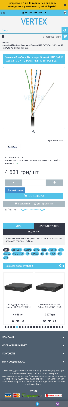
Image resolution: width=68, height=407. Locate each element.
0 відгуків (23, 209)
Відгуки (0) (34, 231)
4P (27, 254)
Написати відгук (37, 209)
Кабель (27, 250)
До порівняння (45, 203)
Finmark (52, 250)
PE (42, 254)
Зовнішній (17, 250)
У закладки (24, 203)
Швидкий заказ (15, 190)
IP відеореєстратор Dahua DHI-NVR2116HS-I (50, 305)
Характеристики (49, 225)
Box (6, 258)
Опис (19, 225)
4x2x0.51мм (18, 254)
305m (53, 254)
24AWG (34, 254)
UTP (61, 250)
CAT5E (7, 254)
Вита (36, 250)
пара (44, 250)
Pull (60, 254)
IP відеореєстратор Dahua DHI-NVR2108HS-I (18, 305)
